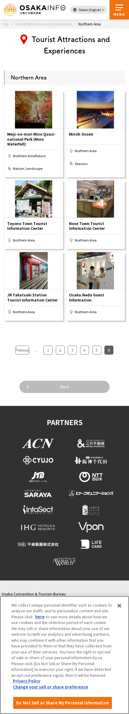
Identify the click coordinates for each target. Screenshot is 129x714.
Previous (22, 349)
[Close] (119, 605)
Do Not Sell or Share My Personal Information (62, 703)
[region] (64, 655)
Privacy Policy (26, 681)
